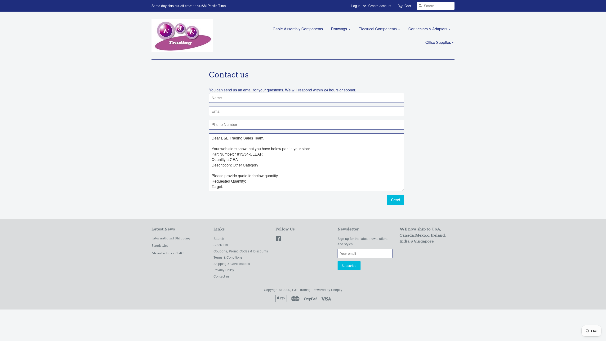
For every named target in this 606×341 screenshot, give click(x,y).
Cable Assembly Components (298, 28)
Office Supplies (438, 42)
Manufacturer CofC (167, 253)
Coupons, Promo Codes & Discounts (241, 251)
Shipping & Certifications (232, 263)
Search (219, 238)
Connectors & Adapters (428, 28)
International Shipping (171, 238)
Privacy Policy (224, 269)
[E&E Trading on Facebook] (278, 239)
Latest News (163, 229)
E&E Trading (301, 289)
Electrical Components (378, 28)
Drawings (339, 28)
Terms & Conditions (228, 257)
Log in (356, 5)
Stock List (160, 245)
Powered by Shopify (327, 289)
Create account (379, 5)
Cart (408, 5)
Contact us (222, 276)
